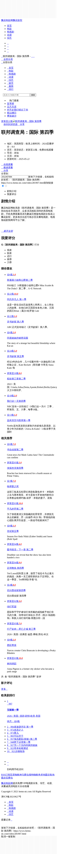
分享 (21, 124)
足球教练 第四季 (15, 568)
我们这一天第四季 (16, 401)
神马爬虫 (24, 774)
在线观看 (7, 164)
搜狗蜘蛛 (33, 774)
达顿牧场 (16, 751)
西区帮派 (11, 645)
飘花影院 (17, 20)
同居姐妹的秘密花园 (17, 338)
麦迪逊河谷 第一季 (20, 727)
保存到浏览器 (11, 124)
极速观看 (7, 167)
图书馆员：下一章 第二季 (20, 549)
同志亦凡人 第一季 (16, 299)
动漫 (9, 35)
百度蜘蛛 (14, 774)
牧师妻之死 (13, 486)
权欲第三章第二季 (16, 378)
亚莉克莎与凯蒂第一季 (18, 420)
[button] (11, 191)
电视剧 (10, 32)
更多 (4, 689)
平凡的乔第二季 (15, 509)
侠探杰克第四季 (15, 468)
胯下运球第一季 (18, 742)
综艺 (9, 38)
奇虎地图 (43, 774)
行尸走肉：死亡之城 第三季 (21, 629)
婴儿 (13, 733)
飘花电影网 (7, 20)
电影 (9, 28)
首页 (9, 25)
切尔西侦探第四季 (16, 590)
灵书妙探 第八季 (15, 321)
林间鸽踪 (11, 663)
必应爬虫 (8, 778)
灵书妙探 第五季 (15, 356)
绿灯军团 (11, 606)
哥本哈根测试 (17, 748)
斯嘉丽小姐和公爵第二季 (20, 280)
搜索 (33, 95)
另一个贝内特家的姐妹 (22, 745)
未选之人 (15, 730)
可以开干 (15, 736)
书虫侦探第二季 (15, 449)
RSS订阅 (5, 774)
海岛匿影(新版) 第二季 (22, 739)
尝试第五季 (13, 531)
